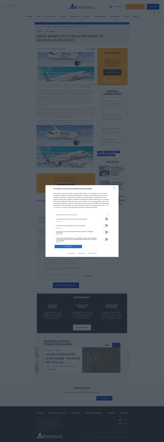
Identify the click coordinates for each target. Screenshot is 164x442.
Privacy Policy (93, 253)
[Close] (115, 189)
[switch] (105, 219)
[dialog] (82, 221)
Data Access (82, 253)
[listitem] (82, 215)
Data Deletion (71, 253)
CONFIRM (68, 246)
